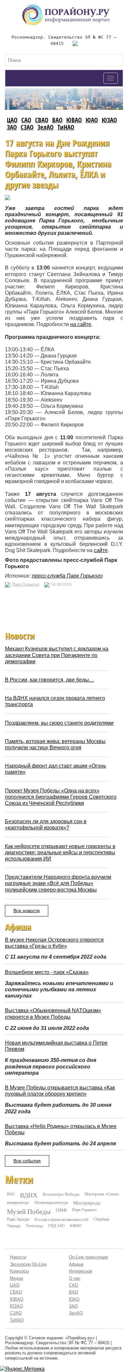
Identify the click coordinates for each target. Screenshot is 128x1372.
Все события (27, 1160)
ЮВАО (74, 120)
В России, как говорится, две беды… (49, 680)
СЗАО (27, 127)
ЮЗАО (109, 120)
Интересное (80, 1271)
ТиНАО (65, 127)
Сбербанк (101, 1219)
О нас (74, 1278)
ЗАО (12, 127)
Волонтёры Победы (61, 1194)
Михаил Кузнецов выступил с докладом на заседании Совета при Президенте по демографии (56, 655)
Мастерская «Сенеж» (102, 1193)
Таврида (13, 1225)
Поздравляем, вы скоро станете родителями (59, 723)
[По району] (66, 6)
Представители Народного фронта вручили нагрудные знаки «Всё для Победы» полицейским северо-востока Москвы (58, 883)
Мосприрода (86, 1203)
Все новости (26, 910)
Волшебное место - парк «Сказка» (47, 972)
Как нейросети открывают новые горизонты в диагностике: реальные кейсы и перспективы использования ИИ (60, 852)
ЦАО (12, 120)
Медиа (16, 1278)
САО (26, 120)
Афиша (76, 1264)
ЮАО (92, 120)
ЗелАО (45, 127)
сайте (101, 550)
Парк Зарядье (18, 1219)
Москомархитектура (51, 1202)
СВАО (41, 120)
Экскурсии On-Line (28, 1264)
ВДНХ (28, 1195)
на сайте (80, 324)
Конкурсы (19, 1271)
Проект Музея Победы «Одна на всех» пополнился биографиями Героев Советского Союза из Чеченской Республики (61, 797)
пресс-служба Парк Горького (67, 576)
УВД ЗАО (56, 1225)
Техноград (34, 1225)
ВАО (57, 120)
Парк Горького (25, 584)
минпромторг (18, 1202)
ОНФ (61, 1210)
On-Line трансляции (88, 1257)
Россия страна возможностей (61, 1219)
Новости (18, 1257)
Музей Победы (29, 1211)
